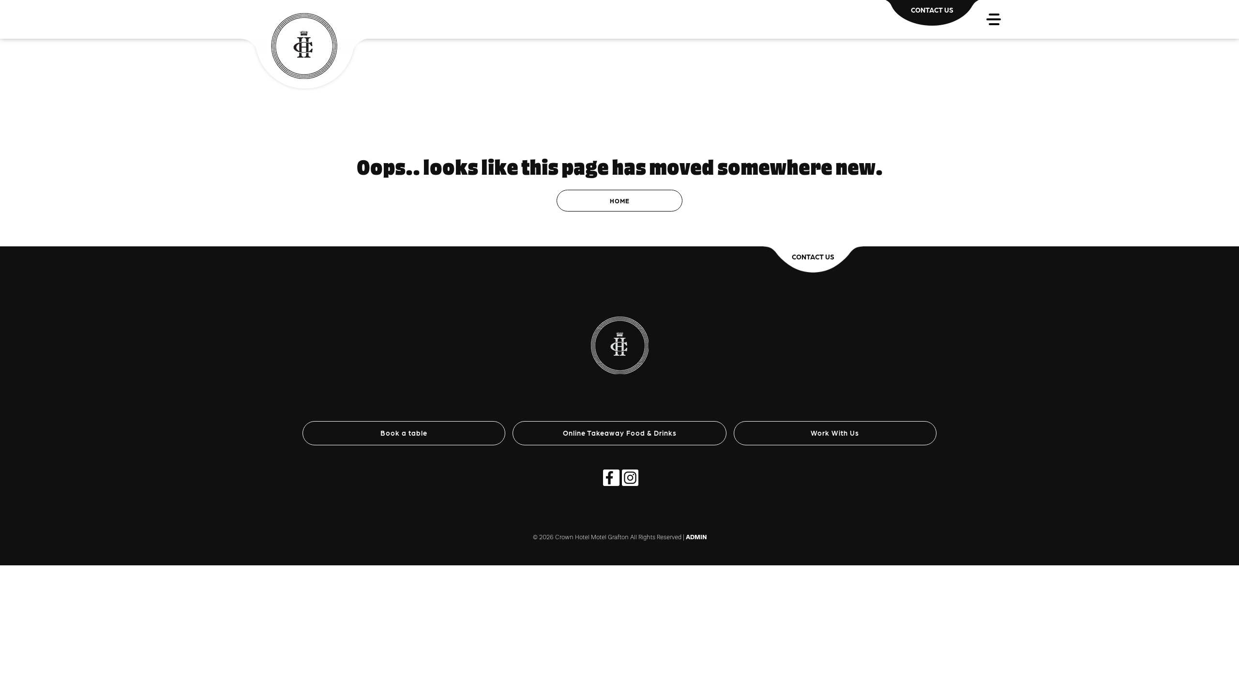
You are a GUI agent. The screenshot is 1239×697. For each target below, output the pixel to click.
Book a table (403, 432)
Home (620, 200)
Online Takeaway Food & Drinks (620, 432)
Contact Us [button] (813, 256)
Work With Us (835, 432)
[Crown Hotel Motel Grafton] (619, 334)
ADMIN (696, 537)
